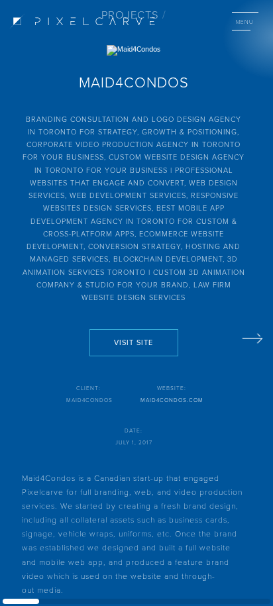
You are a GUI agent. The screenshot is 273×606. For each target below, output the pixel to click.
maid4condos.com (171, 400)
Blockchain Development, (170, 259)
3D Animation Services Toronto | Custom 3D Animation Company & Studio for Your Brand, (134, 271)
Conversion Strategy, (137, 246)
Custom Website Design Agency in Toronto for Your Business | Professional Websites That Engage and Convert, (137, 169)
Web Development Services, (130, 195)
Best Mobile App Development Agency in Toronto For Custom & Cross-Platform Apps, (133, 220)
